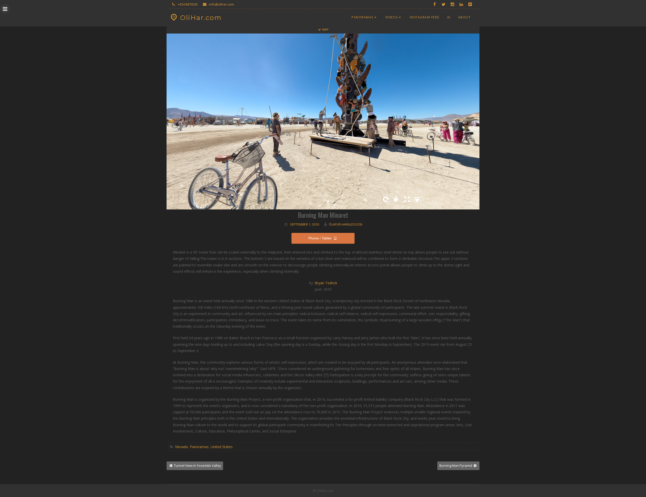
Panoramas (362, 17)
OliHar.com (201, 18)
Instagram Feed (425, 17)
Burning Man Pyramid (456, 465)
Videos (391, 17)
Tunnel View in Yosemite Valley (197, 465)
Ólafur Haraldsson (345, 224)
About (464, 17)
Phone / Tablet (319, 238)
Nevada (181, 446)
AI (449, 17)
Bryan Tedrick (326, 283)
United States (222, 446)
